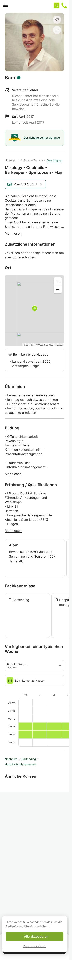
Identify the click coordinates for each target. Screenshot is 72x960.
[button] (57, 20)
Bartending (21, 600)
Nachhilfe (11, 759)
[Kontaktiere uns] (64, 5)
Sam (10, 78)
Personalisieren (34, 946)
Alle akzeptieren (35, 936)
